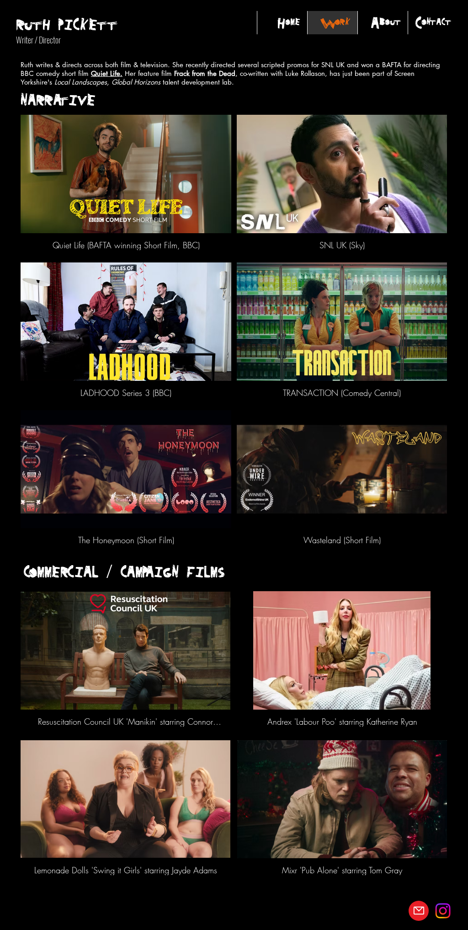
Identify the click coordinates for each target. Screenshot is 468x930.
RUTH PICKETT (66, 24)
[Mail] (419, 911)
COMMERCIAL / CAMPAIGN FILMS (124, 571)
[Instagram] (443, 911)
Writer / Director (38, 40)
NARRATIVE (58, 99)
